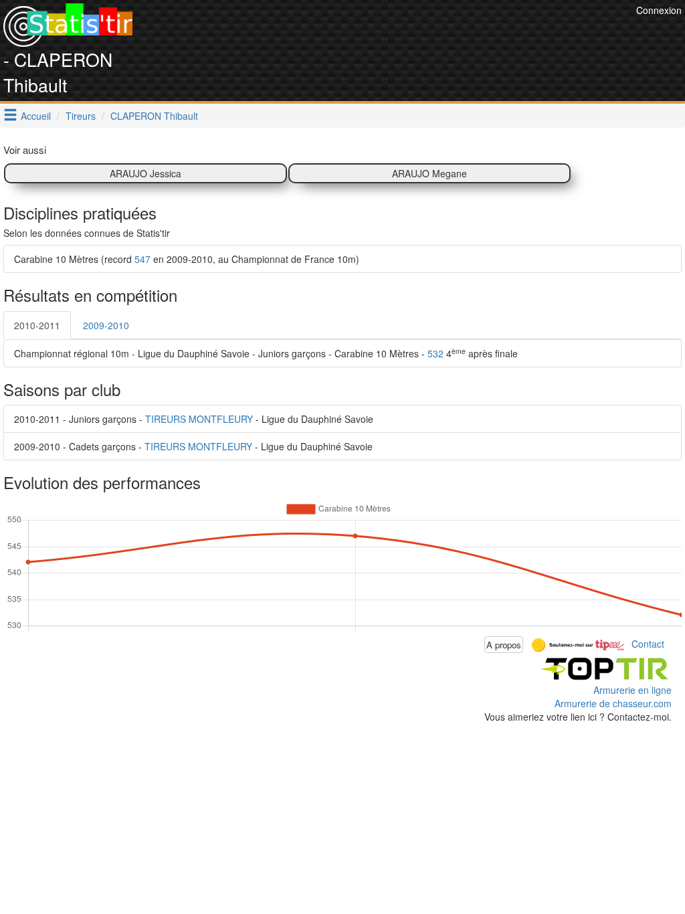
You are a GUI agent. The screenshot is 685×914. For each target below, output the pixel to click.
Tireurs (81, 115)
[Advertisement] (389, 33)
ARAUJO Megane (429, 173)
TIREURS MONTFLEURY (199, 419)
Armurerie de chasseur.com (613, 703)
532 (435, 353)
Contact (647, 643)
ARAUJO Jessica (145, 173)
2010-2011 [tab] (37, 325)
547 (142, 259)
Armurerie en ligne (632, 690)
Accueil (36, 115)
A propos (503, 644)
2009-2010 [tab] (106, 325)
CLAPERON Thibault (154, 115)
